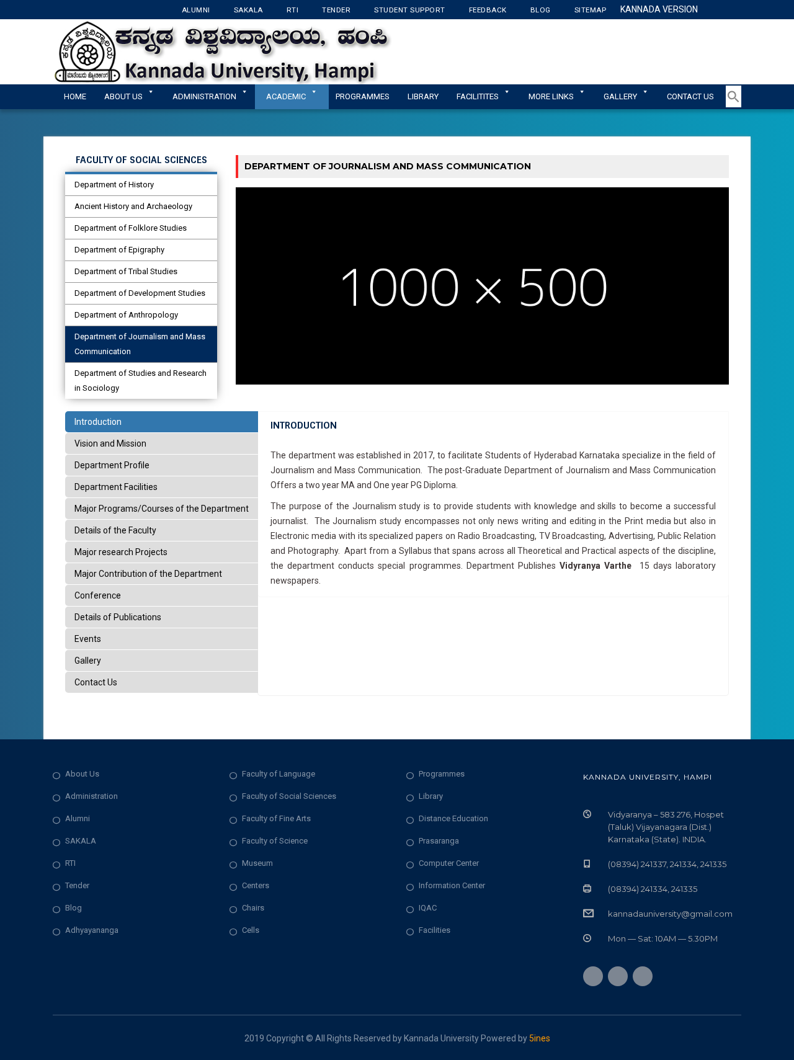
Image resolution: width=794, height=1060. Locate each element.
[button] (733, 104)
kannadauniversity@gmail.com (670, 914)
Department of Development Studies (139, 293)
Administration (91, 796)
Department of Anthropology (126, 314)
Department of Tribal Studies (125, 271)
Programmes (363, 96)
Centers (255, 885)
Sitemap (590, 10)
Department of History (114, 184)
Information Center (452, 885)
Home (75, 96)
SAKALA (80, 840)
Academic (286, 96)
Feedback (488, 10)
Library (423, 96)
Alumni (196, 10)
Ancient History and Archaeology (133, 206)
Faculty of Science (275, 840)
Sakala (248, 10)
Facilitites (478, 96)
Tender (336, 10)
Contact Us (690, 96)
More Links (551, 96)
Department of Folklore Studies (130, 228)
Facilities (434, 930)
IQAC (428, 907)
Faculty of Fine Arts (276, 818)
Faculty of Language (278, 773)
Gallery (620, 96)
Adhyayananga (91, 930)
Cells (250, 930)
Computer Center (449, 863)
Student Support (409, 10)
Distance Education (453, 818)
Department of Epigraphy (119, 249)
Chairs (253, 907)
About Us (123, 96)
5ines (539, 1038)
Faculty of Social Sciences (289, 796)
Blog (540, 10)
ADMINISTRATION (204, 96)
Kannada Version (659, 9)
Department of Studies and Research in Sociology (140, 380)
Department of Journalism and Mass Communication (139, 344)
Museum (257, 863)
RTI (293, 10)
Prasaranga (439, 840)
